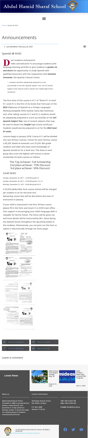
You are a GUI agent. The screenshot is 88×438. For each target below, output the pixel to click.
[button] (44, 18)
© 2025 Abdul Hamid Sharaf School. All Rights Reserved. (33, 430)
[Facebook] (65, 430)
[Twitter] (73, 430)
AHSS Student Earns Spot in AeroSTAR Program (81, 374)
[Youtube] (81, 430)
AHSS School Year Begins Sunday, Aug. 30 (53, 373)
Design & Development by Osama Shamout (23, 433)
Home (4, 25)
